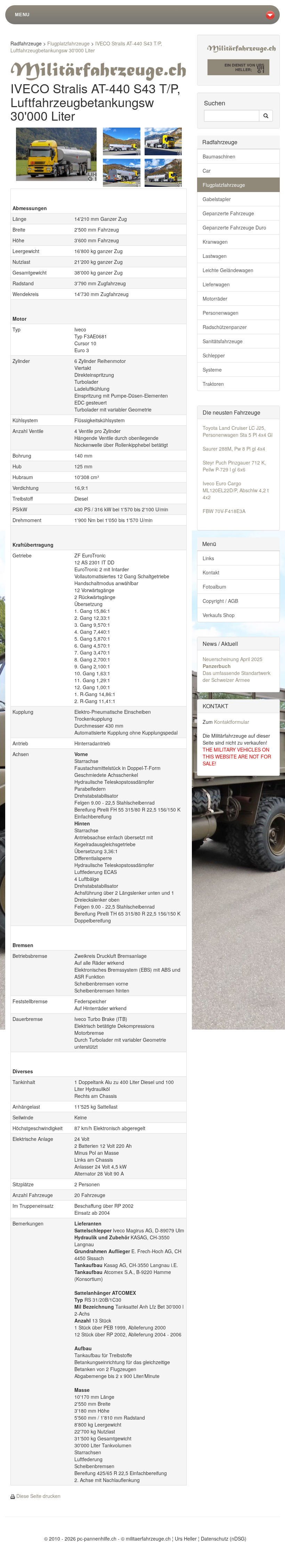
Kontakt (211, 572)
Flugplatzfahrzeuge (68, 43)
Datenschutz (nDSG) (223, 1538)
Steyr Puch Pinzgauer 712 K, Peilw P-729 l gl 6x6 (234, 466)
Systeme (212, 369)
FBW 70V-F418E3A (224, 511)
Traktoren (213, 383)
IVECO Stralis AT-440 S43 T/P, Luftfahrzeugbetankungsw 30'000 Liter (86, 47)
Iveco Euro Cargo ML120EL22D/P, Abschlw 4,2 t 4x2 (236, 490)
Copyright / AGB (220, 600)
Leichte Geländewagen (228, 270)
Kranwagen (215, 241)
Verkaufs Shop (219, 615)
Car (207, 170)
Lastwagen (215, 255)
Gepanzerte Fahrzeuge (228, 213)
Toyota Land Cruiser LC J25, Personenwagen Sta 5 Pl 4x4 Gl (237, 431)
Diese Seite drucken (38, 1495)
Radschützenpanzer (225, 326)
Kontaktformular (231, 721)
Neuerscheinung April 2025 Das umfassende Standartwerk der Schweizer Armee (236, 669)
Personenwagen (220, 312)
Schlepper (214, 355)
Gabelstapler (217, 199)
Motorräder (215, 298)
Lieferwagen (216, 284)
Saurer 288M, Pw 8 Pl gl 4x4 (234, 448)
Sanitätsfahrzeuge (223, 341)
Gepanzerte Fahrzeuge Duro (234, 227)
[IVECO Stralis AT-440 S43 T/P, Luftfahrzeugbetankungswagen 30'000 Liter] (56, 153)
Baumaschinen (219, 156)
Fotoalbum (214, 586)
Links (208, 558)
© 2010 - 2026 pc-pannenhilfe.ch (80, 1538)
